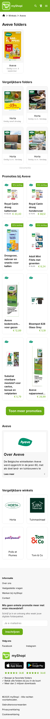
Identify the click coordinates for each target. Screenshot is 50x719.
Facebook (7, 646)
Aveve (23, 15)
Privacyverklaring (11, 709)
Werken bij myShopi (12, 593)
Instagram (31, 646)
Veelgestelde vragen (12, 588)
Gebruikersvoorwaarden (14, 704)
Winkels (12, 15)
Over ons (6, 583)
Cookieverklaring (10, 714)
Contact (6, 598)
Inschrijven (12, 631)
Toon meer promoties (25, 411)
